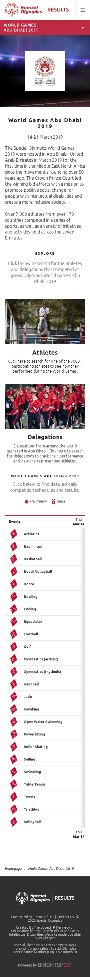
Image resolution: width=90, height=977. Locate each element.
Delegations (45, 437)
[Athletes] (45, 321)
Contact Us (65, 917)
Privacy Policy (21, 917)
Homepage (13, 869)
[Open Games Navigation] (83, 28)
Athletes (45, 352)
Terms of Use (44, 917)
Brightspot (47, 938)
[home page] (37, 10)
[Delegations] (45, 406)
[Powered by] (55, 965)
